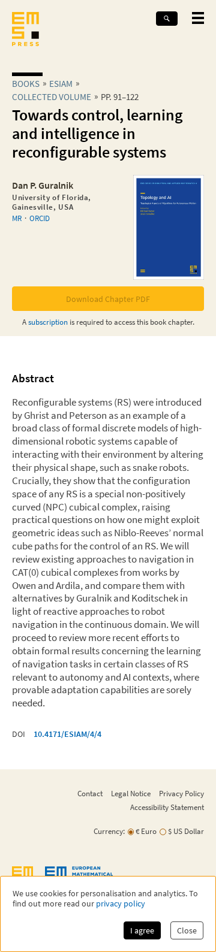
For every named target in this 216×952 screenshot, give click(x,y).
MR (17, 218)
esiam (61, 83)
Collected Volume (51, 96)
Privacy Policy (181, 793)
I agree (142, 930)
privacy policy (120, 904)
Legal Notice (131, 793)
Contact (90, 793)
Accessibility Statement (167, 807)
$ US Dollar (186, 831)
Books (26, 83)
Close (187, 930)
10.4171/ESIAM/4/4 (67, 734)
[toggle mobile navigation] (198, 18)
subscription (48, 322)
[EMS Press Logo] (25, 30)
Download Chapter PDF (108, 299)
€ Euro (146, 831)
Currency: (109, 831)
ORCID (39, 218)
